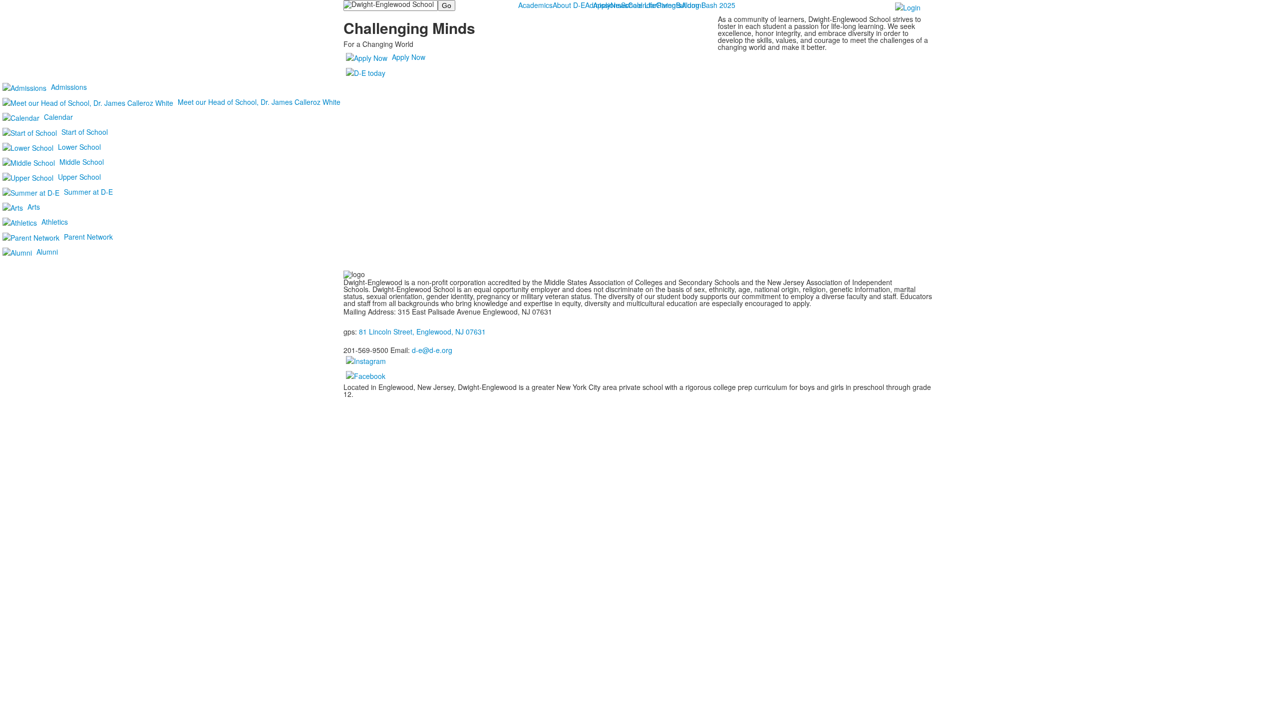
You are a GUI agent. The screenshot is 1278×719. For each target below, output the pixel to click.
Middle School (81, 162)
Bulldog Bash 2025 (705, 5)
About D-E (569, 5)
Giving (666, 5)
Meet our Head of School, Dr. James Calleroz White (259, 102)
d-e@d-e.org (432, 350)
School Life (638, 5)
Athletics (54, 222)
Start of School (84, 132)
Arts (33, 207)
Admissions (603, 5)
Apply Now (408, 57)
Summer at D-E (88, 192)
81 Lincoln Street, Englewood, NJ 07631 (422, 332)
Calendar (58, 117)
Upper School (79, 177)
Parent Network (88, 237)
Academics (535, 5)
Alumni (47, 252)
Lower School (79, 147)
